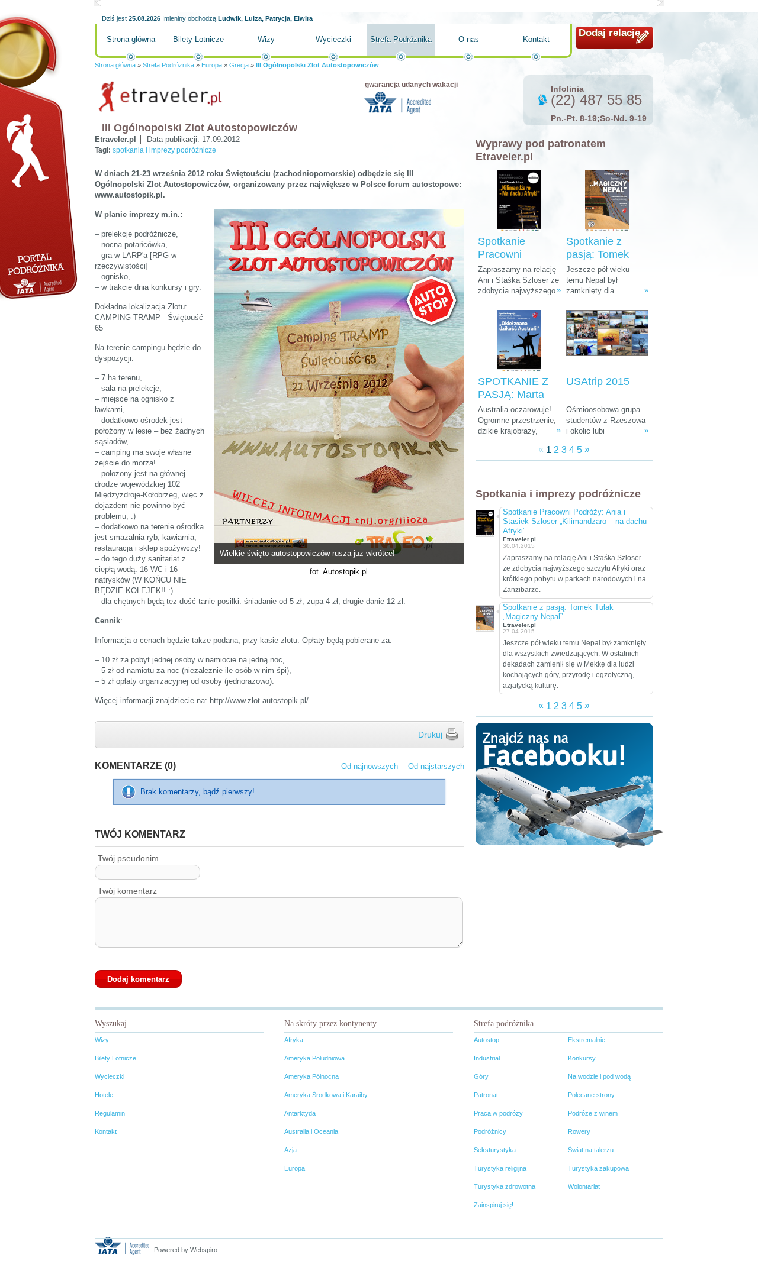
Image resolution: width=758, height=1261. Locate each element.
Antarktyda (300, 1113)
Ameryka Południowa (314, 1058)
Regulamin (110, 1113)
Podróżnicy (490, 1131)
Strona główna (131, 39)
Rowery (579, 1131)
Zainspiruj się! (493, 1204)
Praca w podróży (498, 1113)
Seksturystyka (495, 1149)
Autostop (486, 1039)
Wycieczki (333, 39)
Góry (481, 1076)
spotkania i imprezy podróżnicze (164, 150)
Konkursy (582, 1058)
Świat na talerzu (591, 1149)
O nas (468, 39)
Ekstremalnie (586, 1039)
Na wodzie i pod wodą (599, 1076)
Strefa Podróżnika (401, 39)
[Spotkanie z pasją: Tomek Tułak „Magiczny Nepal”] (607, 200)
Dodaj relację (609, 32)
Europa (211, 65)
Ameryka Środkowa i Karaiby (326, 1094)
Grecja (239, 65)
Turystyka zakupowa (598, 1168)
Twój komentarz (127, 890)
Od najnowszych (369, 766)
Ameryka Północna (311, 1076)
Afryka (293, 1039)
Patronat (486, 1094)
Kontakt (536, 39)
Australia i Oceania (311, 1131)
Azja (290, 1149)
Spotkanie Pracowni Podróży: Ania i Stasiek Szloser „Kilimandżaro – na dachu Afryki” (575, 521)
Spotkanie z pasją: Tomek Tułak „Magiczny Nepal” (558, 612)
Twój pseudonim (128, 858)
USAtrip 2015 (597, 381)
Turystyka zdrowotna (504, 1186)
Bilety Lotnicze (198, 39)
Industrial (487, 1058)
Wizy (266, 39)
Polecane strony (591, 1094)
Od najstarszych (436, 766)
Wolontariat (584, 1186)
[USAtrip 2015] (607, 341)
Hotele (104, 1094)
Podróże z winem (593, 1113)
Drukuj (430, 734)
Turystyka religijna (500, 1168)
